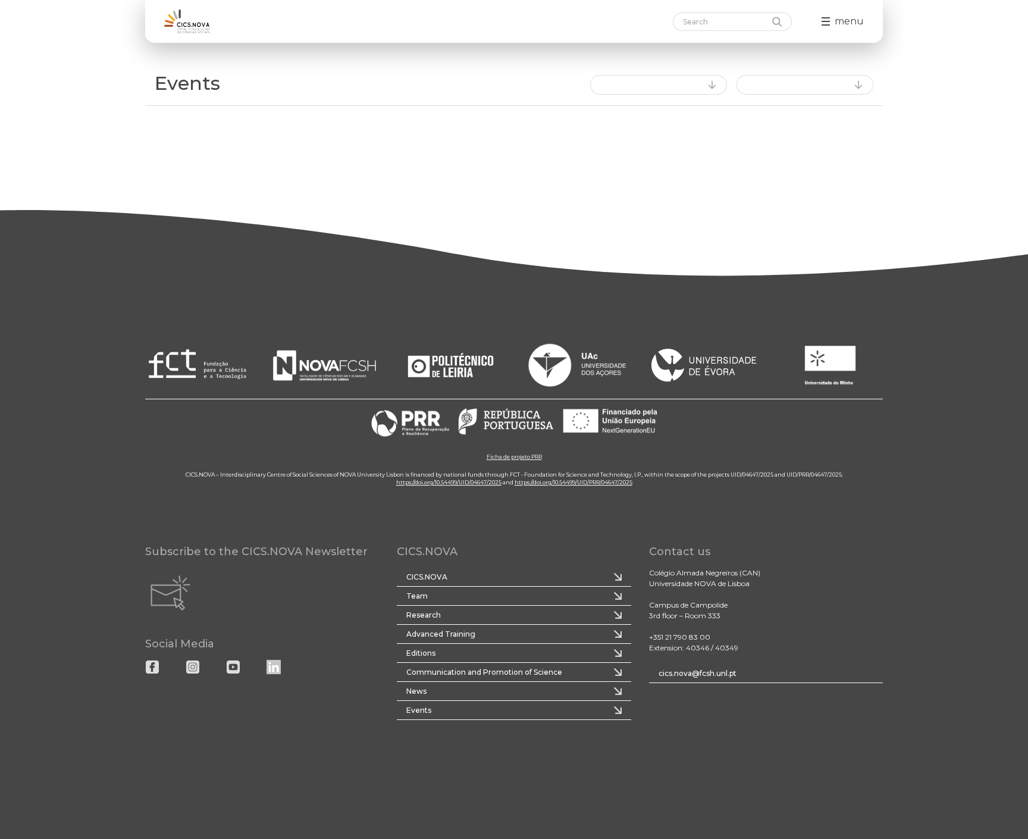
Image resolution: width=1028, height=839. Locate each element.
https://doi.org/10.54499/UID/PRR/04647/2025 (573, 482)
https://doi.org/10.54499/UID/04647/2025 (449, 482)
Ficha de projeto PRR (514, 456)
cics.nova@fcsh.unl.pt (697, 673)
